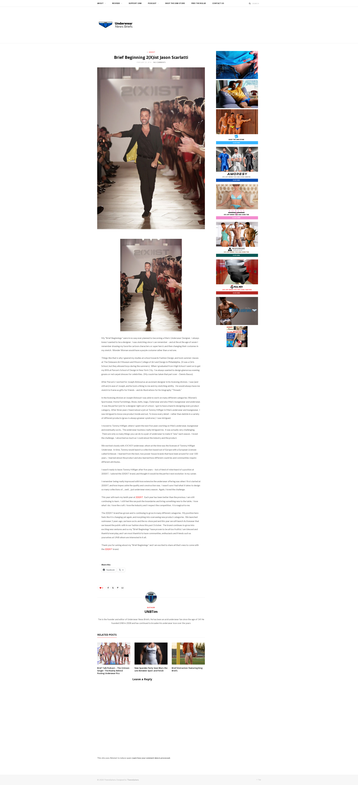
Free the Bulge (198, 3)
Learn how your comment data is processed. (151, 758)
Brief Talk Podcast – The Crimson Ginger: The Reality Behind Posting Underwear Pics (113, 671)
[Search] (250, 3)
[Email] (122, 588)
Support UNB (135, 3)
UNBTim (151, 611)
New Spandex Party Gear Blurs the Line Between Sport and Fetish (151, 669)
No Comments (159, 62)
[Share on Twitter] (113, 588)
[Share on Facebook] (108, 588)
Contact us (218, 3)
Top (259, 780)
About (100, 3)
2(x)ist (152, 52)
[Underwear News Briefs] (118, 24)
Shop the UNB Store (175, 3)
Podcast (152, 3)
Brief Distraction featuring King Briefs (187, 669)
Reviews (116, 3)
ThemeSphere (133, 780)
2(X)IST (139, 497)
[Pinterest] (118, 588)
